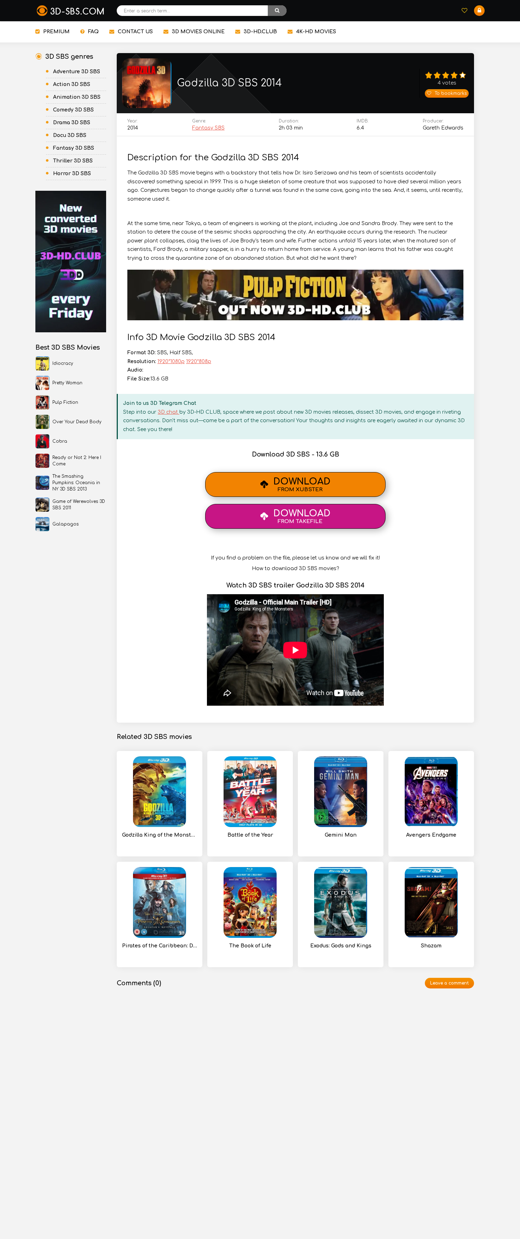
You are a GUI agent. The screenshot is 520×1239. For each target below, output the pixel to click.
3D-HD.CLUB (260, 31)
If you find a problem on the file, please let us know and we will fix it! (295, 558)
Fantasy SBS (208, 128)
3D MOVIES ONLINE (198, 31)
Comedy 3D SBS (73, 110)
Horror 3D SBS (72, 173)
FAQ (93, 31)
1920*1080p (171, 361)
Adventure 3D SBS (76, 71)
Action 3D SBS (71, 84)
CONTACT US (135, 31)
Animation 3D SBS (76, 97)
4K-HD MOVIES (316, 31)
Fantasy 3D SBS (73, 148)
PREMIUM (56, 31)
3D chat (168, 412)
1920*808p (198, 361)
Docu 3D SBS (69, 135)
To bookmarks (451, 93)
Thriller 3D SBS (73, 161)
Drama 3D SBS (71, 122)
